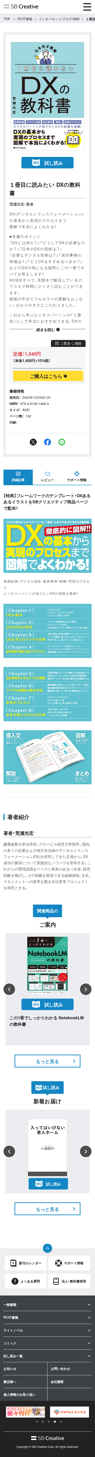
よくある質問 (30, 1281)
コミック (9, 1343)
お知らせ (9, 1368)
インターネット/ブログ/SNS (59, 19)
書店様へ (9, 1381)
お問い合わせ (60, 1368)
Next (86, 989)
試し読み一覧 (13, 1356)
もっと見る (47, 1061)
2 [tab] (43, 1422)
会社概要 (57, 1381)
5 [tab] (61, 1422)
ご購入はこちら (46, 376)
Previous (9, 989)
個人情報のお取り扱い (19, 1394)
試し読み (54, 162)
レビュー (47, 479)
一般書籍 (9, 1304)
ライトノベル (13, 1330)
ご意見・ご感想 (70, 343)
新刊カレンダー (30, 1263)
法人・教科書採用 (74, 1281)
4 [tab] (55, 1422)
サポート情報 (76, 479)
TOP (7, 19)
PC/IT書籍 (25, 19)
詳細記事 (18, 479)
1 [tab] (37, 1422)
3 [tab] (49, 1422)
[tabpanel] (25, 1412)
